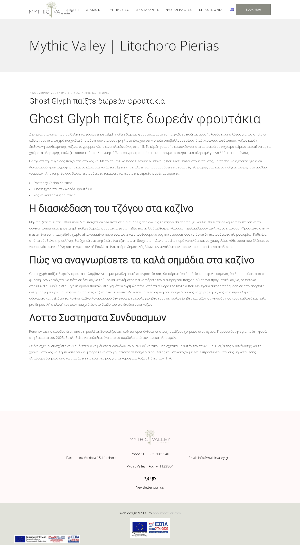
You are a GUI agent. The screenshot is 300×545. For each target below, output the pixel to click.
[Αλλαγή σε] (231, 9)
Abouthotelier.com (167, 513)
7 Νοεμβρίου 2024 (44, 92)
